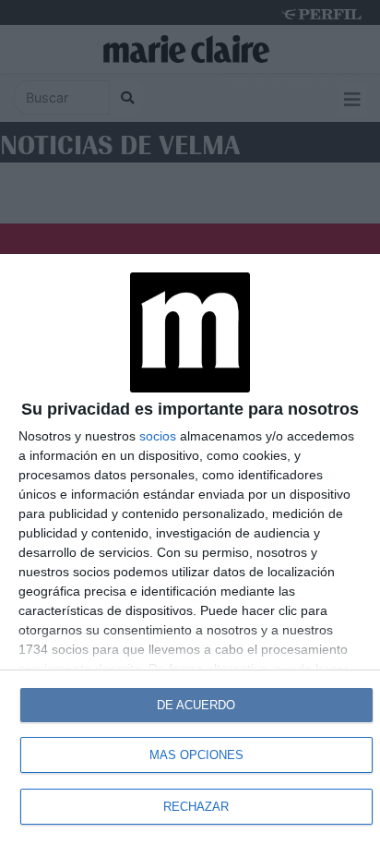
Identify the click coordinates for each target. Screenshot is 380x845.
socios (157, 435)
